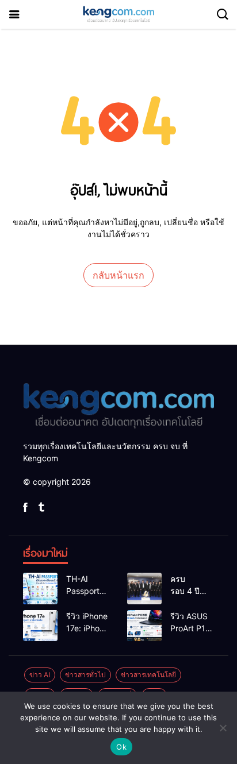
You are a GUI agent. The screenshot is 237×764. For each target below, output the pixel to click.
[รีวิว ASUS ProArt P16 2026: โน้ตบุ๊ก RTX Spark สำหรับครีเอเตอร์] (144, 625)
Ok (121, 746)
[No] (222, 728)
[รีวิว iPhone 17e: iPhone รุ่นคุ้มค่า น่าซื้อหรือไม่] (40, 625)
